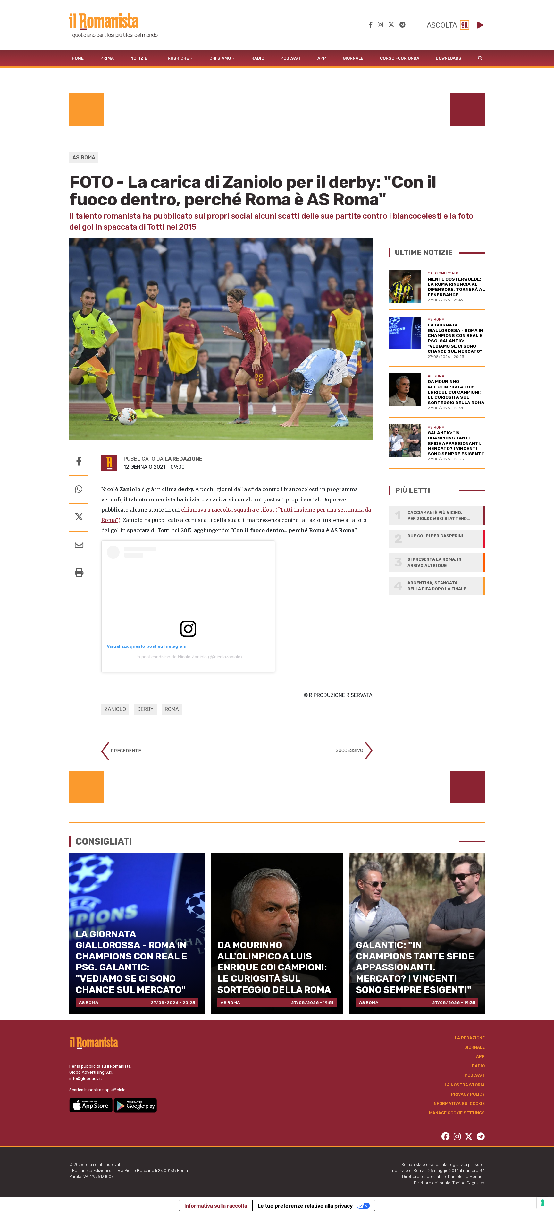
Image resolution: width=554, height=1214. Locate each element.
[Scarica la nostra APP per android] (135, 1105)
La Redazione (470, 1038)
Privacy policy (468, 1094)
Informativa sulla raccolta (215, 1205)
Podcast (291, 58)
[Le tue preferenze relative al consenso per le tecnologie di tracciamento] (543, 1203)
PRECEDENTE (125, 750)
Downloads (448, 58)
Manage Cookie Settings (457, 1112)
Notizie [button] (139, 58)
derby (145, 709)
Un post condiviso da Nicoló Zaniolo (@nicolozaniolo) (188, 656)
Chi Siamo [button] (220, 58)
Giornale (353, 58)
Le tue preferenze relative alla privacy (305, 1205)
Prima (107, 58)
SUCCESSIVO (350, 750)
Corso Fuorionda (399, 58)
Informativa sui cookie (458, 1103)
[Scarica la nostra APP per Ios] (91, 1105)
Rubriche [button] (179, 58)
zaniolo (115, 709)
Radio (257, 58)
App (321, 58)
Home (78, 58)
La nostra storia (465, 1084)
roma (172, 709)
